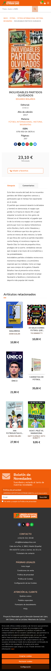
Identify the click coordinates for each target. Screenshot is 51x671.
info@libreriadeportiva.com (25, 542)
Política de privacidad (25, 574)
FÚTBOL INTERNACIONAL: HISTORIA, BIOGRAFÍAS (26, 123)
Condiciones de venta (25, 570)
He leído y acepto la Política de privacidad (20, 501)
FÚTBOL (13, 18)
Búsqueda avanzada (44, 9)
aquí (12, 649)
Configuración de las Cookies (25, 583)
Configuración (25, 667)
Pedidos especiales (25, 600)
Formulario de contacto (26, 553)
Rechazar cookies (25, 661)
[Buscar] (35, 9)
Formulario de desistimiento (25, 604)
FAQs (25, 608)
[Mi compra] (41, 3)
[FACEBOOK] (19, 524)
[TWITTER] (23, 524)
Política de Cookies (25, 579)
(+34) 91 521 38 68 (25, 538)
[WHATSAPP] (32, 524)
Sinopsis (11, 185)
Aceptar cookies (25, 656)
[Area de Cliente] (45, 3)
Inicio (6, 18)
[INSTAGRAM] (27, 524)
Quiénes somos (25, 596)
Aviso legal (25, 566)
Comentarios (28, 185)
